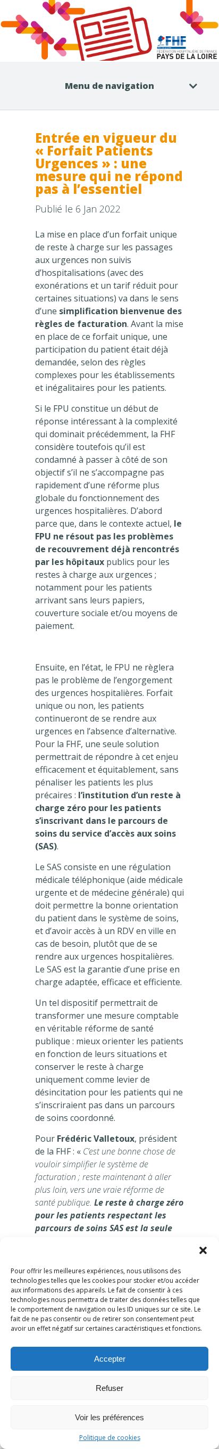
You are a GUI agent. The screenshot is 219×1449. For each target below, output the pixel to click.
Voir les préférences (109, 1417)
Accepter (109, 1358)
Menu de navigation (109, 86)
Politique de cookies (109, 1438)
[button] (203, 1250)
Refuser (109, 1388)
